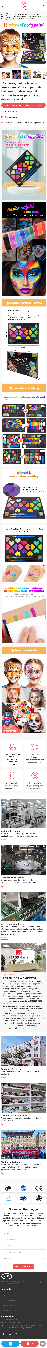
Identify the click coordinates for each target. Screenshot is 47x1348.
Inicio (2, 16)
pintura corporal (8, 16)
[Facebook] (3, 1334)
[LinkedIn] (9, 1334)
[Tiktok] (16, 1334)
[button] (6, 74)
